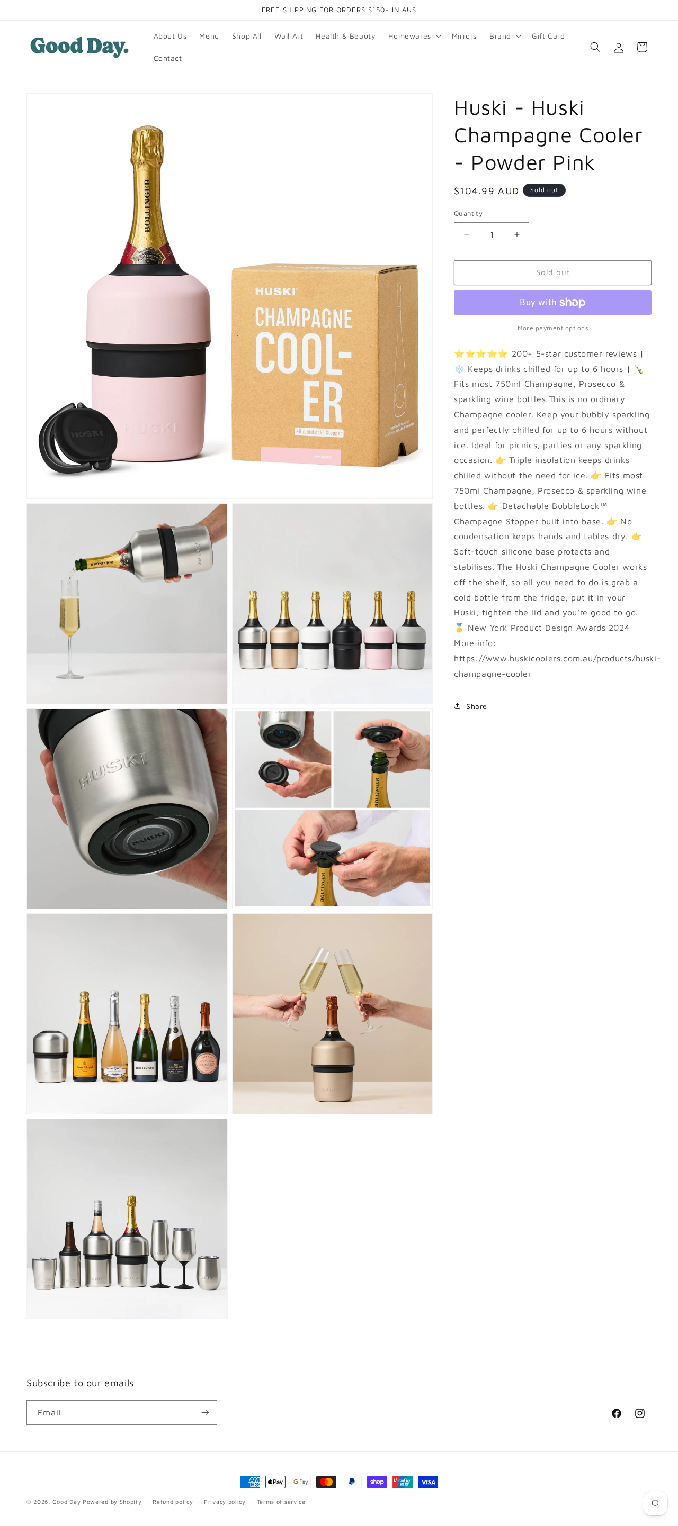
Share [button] (476, 706)
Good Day (66, 1501)
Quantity (468, 213)
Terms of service (281, 1501)
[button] (413, 36)
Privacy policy (225, 1501)
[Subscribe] (205, 1412)
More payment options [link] (553, 328)
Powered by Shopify (112, 1501)
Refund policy (173, 1501)
